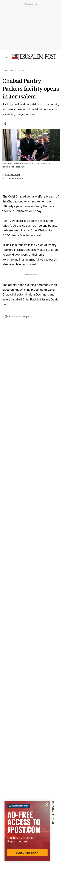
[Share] (5, 124)
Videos (22, 70)
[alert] (27, 834)
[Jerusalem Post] (33, 57)
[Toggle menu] (6, 57)
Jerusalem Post (9, 70)
